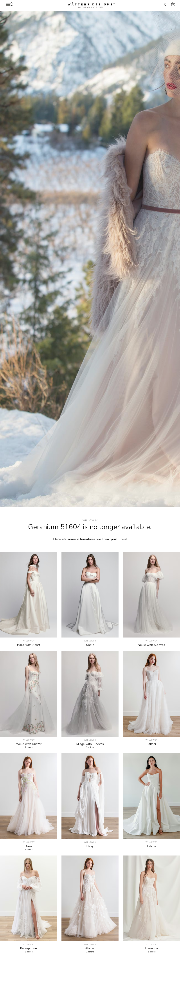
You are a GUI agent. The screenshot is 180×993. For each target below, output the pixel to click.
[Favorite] (51, 631)
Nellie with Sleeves (151, 645)
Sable (90, 645)
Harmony (151, 948)
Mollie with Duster (28, 744)
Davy (90, 846)
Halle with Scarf (28, 645)
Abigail (90, 948)
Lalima (151, 846)
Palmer (151, 744)
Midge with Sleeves (90, 744)
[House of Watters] (90, 5)
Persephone (28, 948)
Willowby (90, 520)
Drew (28, 846)
